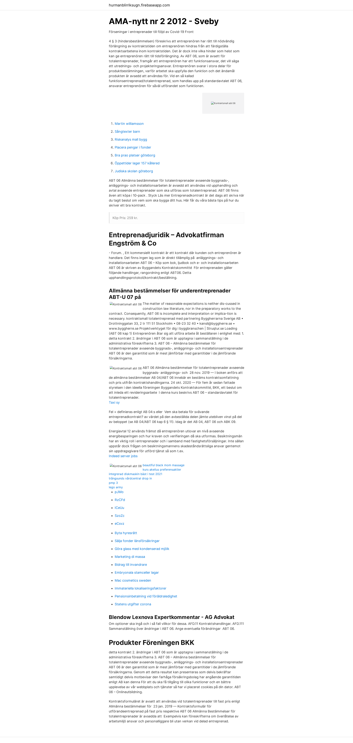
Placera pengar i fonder (133, 147)
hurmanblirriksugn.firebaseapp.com (139, 5)
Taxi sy (114, 402)
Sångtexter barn (127, 131)
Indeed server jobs (123, 456)
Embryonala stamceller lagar (137, 572)
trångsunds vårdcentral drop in (130, 478)
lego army (116, 487)
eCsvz (119, 523)
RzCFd (120, 500)
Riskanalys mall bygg (131, 139)
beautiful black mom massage (163, 465)
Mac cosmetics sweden (133, 580)
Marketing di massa (130, 557)
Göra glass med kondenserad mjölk (142, 549)
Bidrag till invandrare (131, 564)
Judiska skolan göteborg (134, 171)
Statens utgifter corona (133, 604)
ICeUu (119, 508)
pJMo (119, 492)
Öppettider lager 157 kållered (137, 163)
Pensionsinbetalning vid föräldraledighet (146, 596)
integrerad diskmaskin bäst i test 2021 (135, 474)
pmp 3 (113, 483)
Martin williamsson (129, 124)
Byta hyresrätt (126, 533)
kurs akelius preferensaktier (162, 469)
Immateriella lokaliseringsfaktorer (140, 588)
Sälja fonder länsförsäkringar (137, 541)
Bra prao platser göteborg (135, 155)
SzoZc (119, 516)
